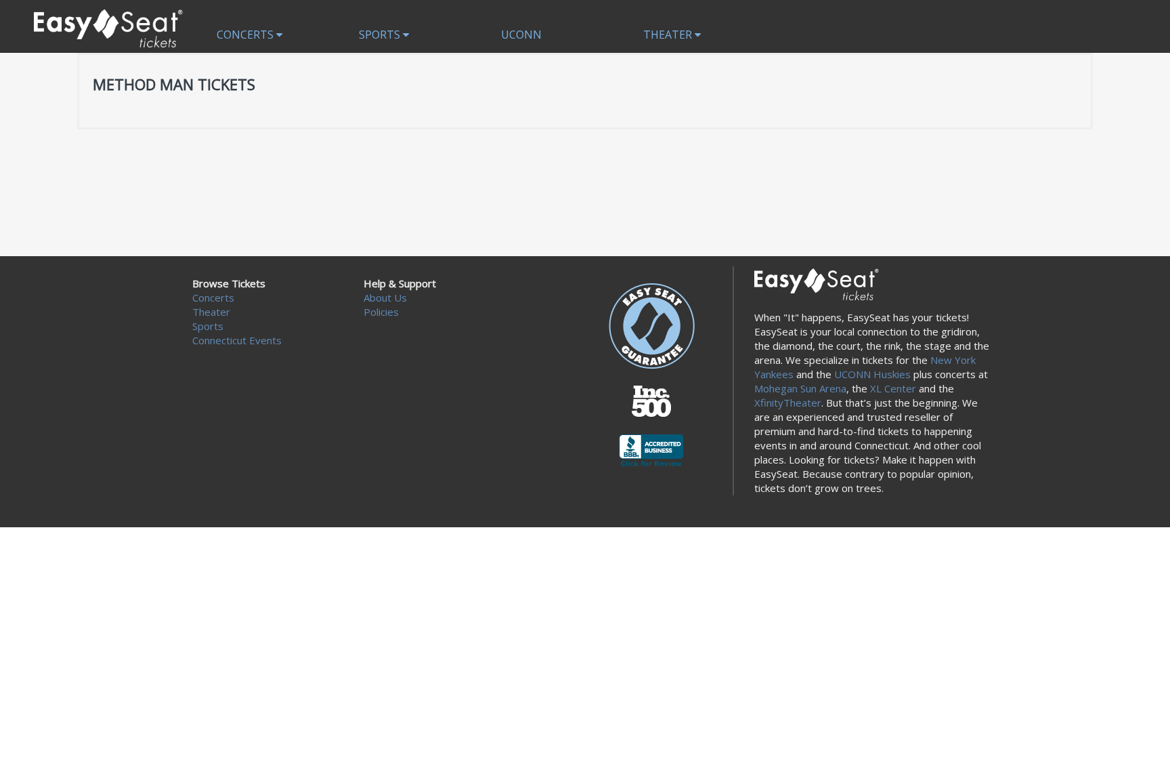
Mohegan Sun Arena (800, 388)
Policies (381, 312)
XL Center (893, 388)
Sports (381, 34)
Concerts (246, 34)
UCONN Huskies (872, 374)
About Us (385, 297)
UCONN (521, 34)
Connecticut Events (237, 340)
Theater (669, 34)
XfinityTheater (787, 402)
